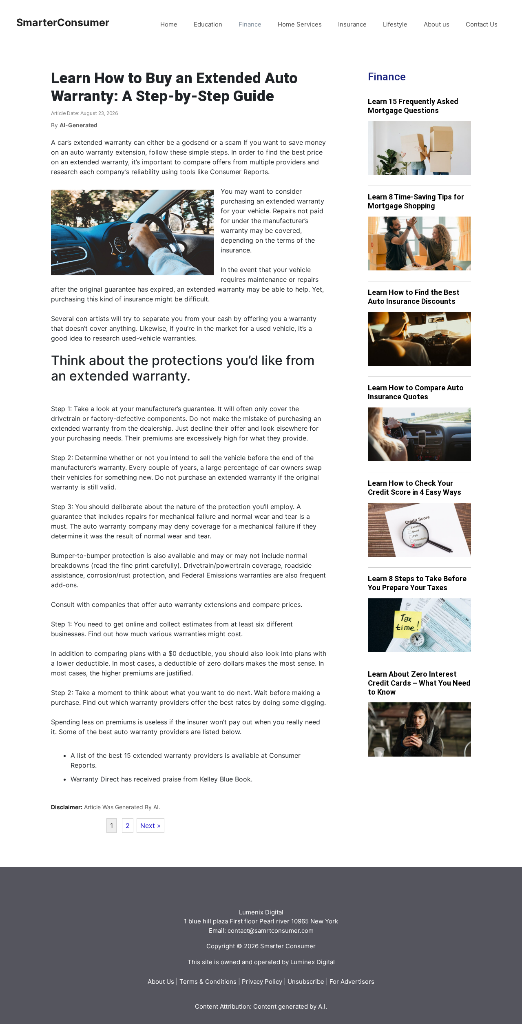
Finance (250, 24)
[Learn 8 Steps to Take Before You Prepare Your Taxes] (419, 625)
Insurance (352, 24)
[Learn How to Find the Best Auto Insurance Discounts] (419, 339)
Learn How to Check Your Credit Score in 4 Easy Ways (414, 487)
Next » (150, 825)
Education (208, 24)
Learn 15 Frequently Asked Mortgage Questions (413, 106)
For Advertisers (352, 981)
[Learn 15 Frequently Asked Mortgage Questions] (419, 148)
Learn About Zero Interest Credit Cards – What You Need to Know (419, 683)
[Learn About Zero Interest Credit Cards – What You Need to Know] (419, 729)
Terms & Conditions (208, 981)
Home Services (300, 24)
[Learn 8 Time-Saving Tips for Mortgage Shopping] (419, 244)
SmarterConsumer (62, 22)
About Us (161, 981)
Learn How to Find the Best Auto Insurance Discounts (414, 296)
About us (436, 24)
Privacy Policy (262, 981)
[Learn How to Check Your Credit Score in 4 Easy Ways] (419, 530)
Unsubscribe (306, 981)
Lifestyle (395, 24)
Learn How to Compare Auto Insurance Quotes (416, 392)
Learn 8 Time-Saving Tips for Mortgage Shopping (416, 201)
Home (168, 24)
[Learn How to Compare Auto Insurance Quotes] (419, 434)
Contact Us (482, 24)
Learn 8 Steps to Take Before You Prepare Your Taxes (417, 583)
